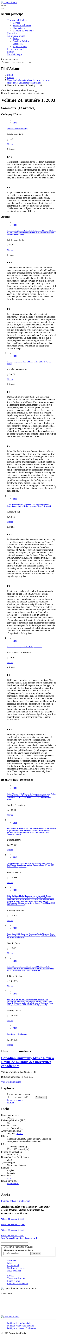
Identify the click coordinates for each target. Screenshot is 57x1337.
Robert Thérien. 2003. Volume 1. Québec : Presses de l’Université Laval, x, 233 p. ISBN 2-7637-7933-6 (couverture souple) (31, 796)
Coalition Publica (21, 41)
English (10, 51)
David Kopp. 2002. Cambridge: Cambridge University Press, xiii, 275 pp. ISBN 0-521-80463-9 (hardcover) (31, 935)
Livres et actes (19, 28)
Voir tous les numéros (11, 1082)
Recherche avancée (16, 49)
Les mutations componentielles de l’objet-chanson (24, 647)
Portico (20, 1133)
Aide (9, 1263)
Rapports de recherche (23, 30)
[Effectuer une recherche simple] (2, 5)
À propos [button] (11, 36)
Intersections (13, 1183)
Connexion (12, 33)
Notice (10, 144)
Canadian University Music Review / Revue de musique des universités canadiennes (29, 81)
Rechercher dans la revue (18, 1094)
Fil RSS (10, 1102)
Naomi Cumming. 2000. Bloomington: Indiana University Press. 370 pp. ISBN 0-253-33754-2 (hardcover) (30, 865)
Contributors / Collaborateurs (17, 1034)
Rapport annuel (20, 46)
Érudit (16, 38)
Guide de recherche (16, 1268)
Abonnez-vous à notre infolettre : (19, 1250)
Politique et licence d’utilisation (15, 1201)
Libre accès (18, 44)
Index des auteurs (15, 1100)
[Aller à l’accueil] (9, 2)
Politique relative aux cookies (20, 1325)
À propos (20, 36)
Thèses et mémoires (22, 25)
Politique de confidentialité (19, 1323)
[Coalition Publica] (10, 1316)
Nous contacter (14, 1270)
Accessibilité (13, 1265)
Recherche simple (9, 59)
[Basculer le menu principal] (2, 8)
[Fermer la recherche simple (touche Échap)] (5, 5)
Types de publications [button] (17, 20)
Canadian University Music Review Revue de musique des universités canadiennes (27, 1062)
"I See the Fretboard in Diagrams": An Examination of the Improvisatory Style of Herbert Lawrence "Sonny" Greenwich (29, 505)
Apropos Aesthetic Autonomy (17, 128)
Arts (9, 1178)
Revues (16, 23)
